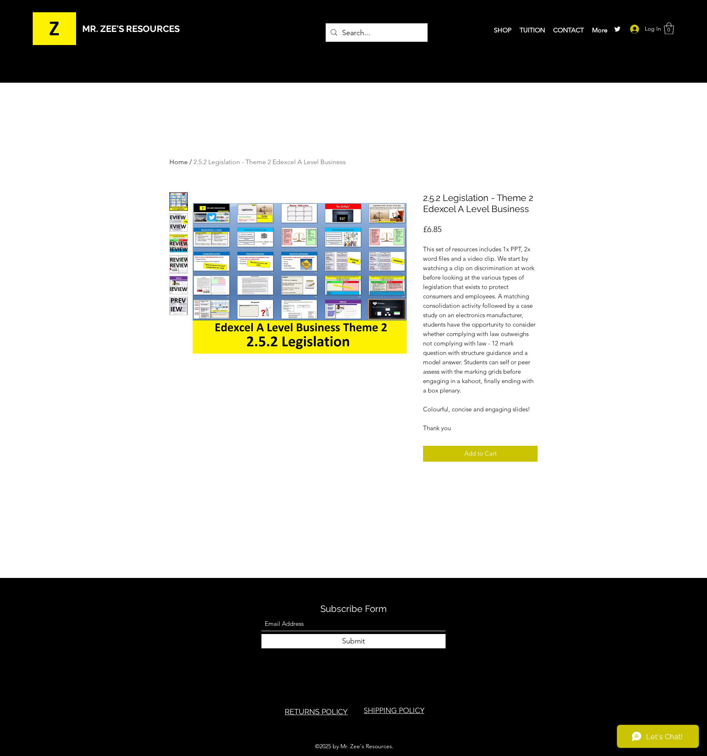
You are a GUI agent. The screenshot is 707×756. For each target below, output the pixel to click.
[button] (669, 28)
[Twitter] (617, 29)
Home (178, 162)
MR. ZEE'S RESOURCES (131, 28)
